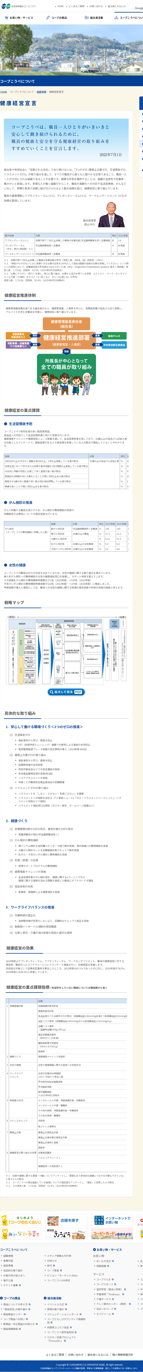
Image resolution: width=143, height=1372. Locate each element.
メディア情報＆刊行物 (59, 1256)
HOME (61, 6)
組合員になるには (117, 6)
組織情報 (41, 91)
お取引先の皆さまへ (14, 1275)
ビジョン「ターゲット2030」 (63, 1275)
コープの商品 (12, 1298)
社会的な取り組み (13, 1270)
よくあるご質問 (76, 6)
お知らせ (52, 1260)
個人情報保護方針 (122, 1354)
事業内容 (8, 1260)
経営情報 (8, 1265)
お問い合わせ (96, 6)
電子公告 (8, 1280)
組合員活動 (54, 1298)
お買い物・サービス (109, 1250)
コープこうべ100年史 (58, 1280)
